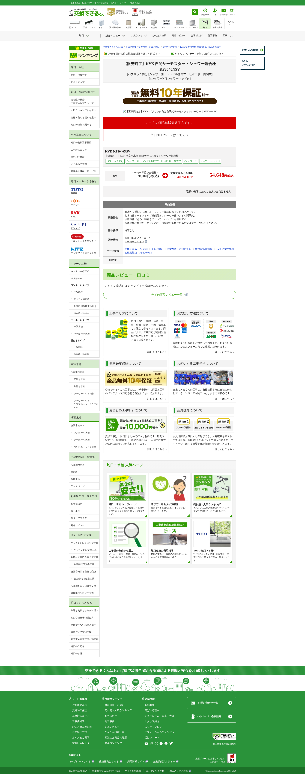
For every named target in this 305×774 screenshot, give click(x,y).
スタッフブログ (79, 518)
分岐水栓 (75, 479)
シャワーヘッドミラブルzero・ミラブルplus (86, 404)
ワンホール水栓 (82, 432)
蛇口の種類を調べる (81, 124)
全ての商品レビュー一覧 (167, 294)
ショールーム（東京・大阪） (161, 716)
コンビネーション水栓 (85, 447)
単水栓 (74, 472)
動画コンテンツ (113, 743)
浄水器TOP (76, 278)
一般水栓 (78, 291)
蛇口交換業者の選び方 (82, 617)
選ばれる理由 (152, 710)
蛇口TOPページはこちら (168, 135)
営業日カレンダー (82, 743)
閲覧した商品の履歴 (116, 737)
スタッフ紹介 (152, 721)
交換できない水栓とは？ (83, 624)
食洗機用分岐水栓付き (85, 306)
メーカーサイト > (134, 241)
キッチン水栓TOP (80, 271)
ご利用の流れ (79, 705)
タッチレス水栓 (82, 299)
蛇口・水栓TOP (78, 75)
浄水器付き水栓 (82, 313)
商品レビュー (78, 525)
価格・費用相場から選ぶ (83, 117)
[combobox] (178, 12)
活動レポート (152, 737)
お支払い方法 (79, 732)
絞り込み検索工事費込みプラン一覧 (82, 101)
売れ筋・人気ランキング (118, 710)
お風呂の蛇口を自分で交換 (84, 557)
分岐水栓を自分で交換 (82, 593)
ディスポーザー (79, 486)
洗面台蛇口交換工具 (84, 578)
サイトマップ (78, 82)
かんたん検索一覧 (114, 732)
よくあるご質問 (79, 164)
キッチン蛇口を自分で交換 (84, 543)
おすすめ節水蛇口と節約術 (84, 639)
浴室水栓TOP (77, 372)
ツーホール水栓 (82, 439)
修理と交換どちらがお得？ (84, 610)
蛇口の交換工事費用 (81, 142)
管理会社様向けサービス (83, 171)
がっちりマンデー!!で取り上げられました (198, 53)
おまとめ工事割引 (82, 727)
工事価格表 (78, 721)
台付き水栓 (79, 386)
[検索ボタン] (195, 12)
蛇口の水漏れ (78, 653)
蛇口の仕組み (78, 646)
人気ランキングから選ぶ (83, 110)
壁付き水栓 (79, 379)
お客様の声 (76, 503)
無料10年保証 (78, 157)
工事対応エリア (79, 149)
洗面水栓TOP (77, 425)
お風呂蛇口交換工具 (84, 564)
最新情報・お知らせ (116, 705)
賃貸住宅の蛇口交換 (81, 632)
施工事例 (75, 511)
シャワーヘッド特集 (84, 393)
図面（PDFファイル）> (137, 238)
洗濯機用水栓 (78, 465)
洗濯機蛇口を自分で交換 (83, 586)
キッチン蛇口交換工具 (85, 550)
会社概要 (149, 705)
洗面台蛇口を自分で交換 (83, 571)
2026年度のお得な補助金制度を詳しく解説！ (133, 53)
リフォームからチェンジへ (159, 732)
